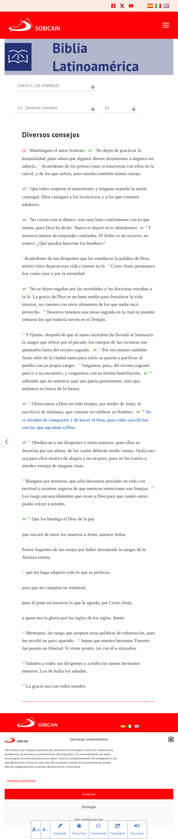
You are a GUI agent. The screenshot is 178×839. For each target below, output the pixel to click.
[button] (171, 739)
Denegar (89, 807)
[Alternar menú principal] (165, 25)
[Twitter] (122, 5)
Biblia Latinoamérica (95, 57)
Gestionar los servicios (21, 780)
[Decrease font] (45, 829)
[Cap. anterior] (6, 441)
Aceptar (89, 794)
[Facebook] (113, 5)
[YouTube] (131, 5)
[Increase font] (36, 829)
